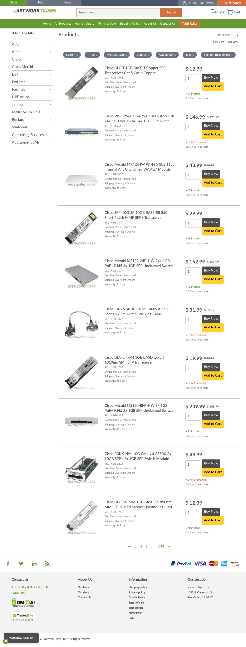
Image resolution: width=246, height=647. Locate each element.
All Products (63, 23)
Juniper (18, 105)
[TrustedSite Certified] (23, 617)
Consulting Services (28, 135)
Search (171, 12)
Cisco (16, 59)
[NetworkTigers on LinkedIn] (34, 564)
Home (47, 23)
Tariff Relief (189, 23)
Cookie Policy (137, 597)
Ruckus (18, 120)
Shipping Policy (129, 23)
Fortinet (18, 89)
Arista (16, 52)
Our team (83, 587)
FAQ (131, 618)
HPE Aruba (21, 97)
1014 (160, 546)
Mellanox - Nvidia (26, 112)
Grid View (218, 42)
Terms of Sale (107, 23)
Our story (83, 592)
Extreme (18, 82)
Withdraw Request (21, 637)
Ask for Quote (84, 23)
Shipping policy (138, 587)
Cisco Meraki (22, 67)
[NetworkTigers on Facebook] (8, 564)
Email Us (18, 593)
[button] (72, 54)
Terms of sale (136, 602)
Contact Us (168, 23)
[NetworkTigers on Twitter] (21, 564)
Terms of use (136, 607)
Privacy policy (137, 592)
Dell (15, 74)
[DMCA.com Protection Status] (23, 602)
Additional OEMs (26, 142)
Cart (237, 12)
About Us (150, 23)
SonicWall (19, 127)
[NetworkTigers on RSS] (47, 564)
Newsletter (135, 612)
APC (15, 44)
